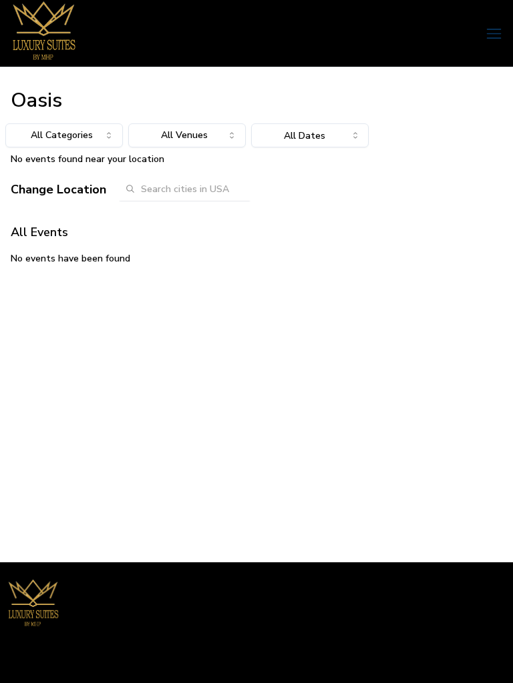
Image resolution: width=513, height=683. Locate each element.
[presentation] (310, 135)
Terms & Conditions (396, 660)
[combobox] (64, 135)
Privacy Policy (477, 660)
